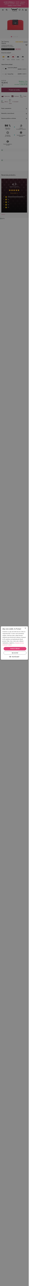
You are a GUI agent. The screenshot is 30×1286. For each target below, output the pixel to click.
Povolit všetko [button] (15, 648)
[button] (14, 657)
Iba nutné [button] (15, 653)
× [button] (25, 628)
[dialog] (14, 643)
